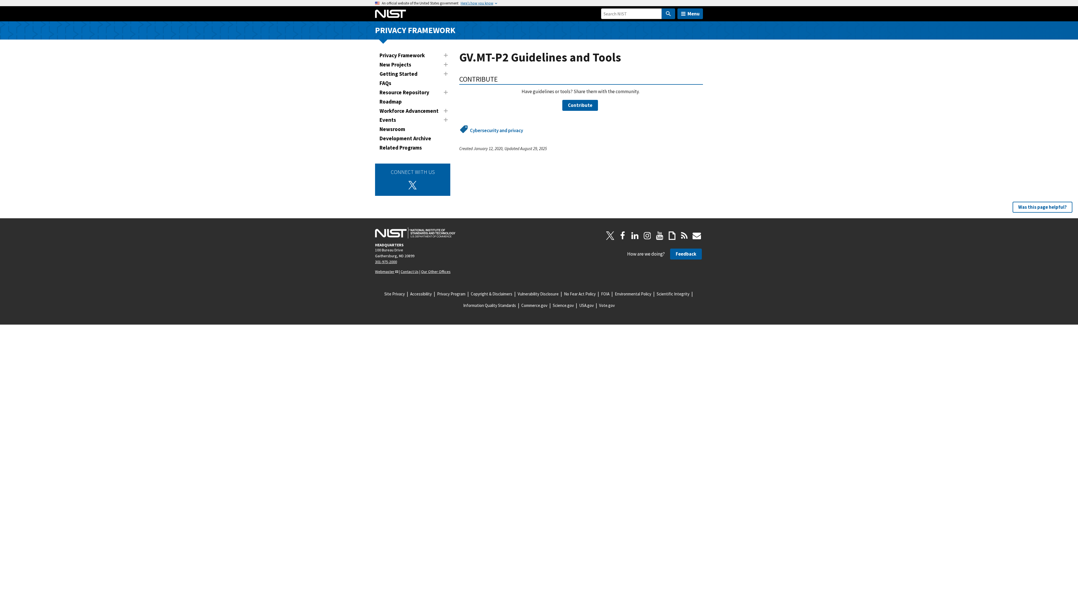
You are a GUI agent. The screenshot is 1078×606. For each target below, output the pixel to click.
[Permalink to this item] (501, 79)
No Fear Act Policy (580, 294)
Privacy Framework (415, 30)
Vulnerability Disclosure (538, 294)
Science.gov (563, 305)
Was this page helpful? (1042, 207)
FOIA (605, 294)
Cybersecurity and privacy (496, 130)
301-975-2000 (386, 261)
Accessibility (421, 294)
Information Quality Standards (489, 305)
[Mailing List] (697, 235)
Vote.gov (607, 305)
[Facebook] (622, 235)
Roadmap (391, 101)
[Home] (390, 13)
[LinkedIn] (635, 235)
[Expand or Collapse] (445, 55)
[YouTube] (660, 235)
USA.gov (586, 305)
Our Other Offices (436, 271)
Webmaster (384, 271)
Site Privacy (394, 294)
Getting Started (398, 73)
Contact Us (410, 271)
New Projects (395, 64)
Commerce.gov (534, 305)
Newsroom (392, 129)
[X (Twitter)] (412, 185)
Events (388, 119)
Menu (694, 13)
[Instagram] (647, 235)
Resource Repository (404, 92)
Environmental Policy (633, 294)
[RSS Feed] (684, 235)
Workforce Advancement (409, 110)
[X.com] (610, 235)
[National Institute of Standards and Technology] (415, 232)
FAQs (385, 83)
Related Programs (401, 147)
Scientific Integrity (673, 294)
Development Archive (405, 138)
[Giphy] (672, 235)
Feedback (686, 254)
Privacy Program (451, 294)
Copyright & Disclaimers (491, 294)
